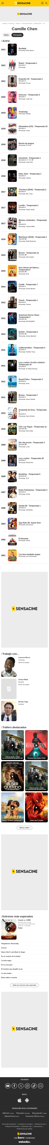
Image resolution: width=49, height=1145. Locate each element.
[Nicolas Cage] (9, 711)
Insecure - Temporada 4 (29, 95)
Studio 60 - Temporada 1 (30, 506)
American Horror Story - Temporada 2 (29, 316)
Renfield (22, 49)
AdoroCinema (10, 1116)
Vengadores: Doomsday (10, 943)
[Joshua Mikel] (9, 689)
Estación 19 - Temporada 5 (31, 79)
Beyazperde (37, 1113)
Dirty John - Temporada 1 (30, 174)
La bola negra (6, 960)
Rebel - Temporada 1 (28, 63)
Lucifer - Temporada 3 (28, 205)
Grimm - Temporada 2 (28, 332)
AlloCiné (5, 1113)
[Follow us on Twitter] (21, 1085)
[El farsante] (12, 539)
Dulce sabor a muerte (9, 977)
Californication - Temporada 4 (32, 348)
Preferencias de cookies (24, 1129)
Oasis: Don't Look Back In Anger (13, 952)
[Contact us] (41, 1085)
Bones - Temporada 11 (29, 253)
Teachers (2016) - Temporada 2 (32, 190)
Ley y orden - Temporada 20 (31, 458)
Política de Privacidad (12, 1126)
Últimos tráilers (24, 828)
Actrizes (18, 23)
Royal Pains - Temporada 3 (31, 379)
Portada (4, 23)
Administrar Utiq (26, 1126)
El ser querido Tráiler (13, 789)
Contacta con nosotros (25, 1124)
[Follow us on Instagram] (28, 1085)
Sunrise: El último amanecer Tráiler (13, 820)
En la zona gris (6, 965)
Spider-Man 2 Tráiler (36, 820)
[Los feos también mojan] (12, 555)
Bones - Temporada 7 (28, 395)
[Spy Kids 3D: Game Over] (12, 524)
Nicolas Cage (23, 702)
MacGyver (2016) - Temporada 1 (33, 237)
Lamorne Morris (24, 657)
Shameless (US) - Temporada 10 (33, 126)
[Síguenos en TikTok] (34, 1085)
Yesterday (23, 112)
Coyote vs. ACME (24, 920)
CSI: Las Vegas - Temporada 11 (33, 427)
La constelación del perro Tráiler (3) (37, 789)
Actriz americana (27, 23)
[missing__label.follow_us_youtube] (8, 1085)
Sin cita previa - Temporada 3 (32, 443)
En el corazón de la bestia (10, 956)
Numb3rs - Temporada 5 (29, 474)
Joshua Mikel (23, 679)
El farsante (23, 539)
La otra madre (6, 973)
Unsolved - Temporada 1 (30, 158)
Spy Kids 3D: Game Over (30, 523)
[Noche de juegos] (12, 144)
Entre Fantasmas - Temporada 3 (33, 490)
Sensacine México (32, 1116)
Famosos (11, 23)
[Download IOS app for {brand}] (20, 1100)
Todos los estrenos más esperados (24, 985)
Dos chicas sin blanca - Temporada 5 (29, 269)
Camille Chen (37, 23)
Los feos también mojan (29, 554)
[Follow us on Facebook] (15, 1085)
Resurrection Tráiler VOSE (36, 758)
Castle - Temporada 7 (28, 284)
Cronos (4, 948)
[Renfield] (12, 49)
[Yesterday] (12, 113)
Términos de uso (40, 1124)
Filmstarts (20, 1113)
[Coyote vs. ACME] (9, 929)
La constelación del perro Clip (12, 758)
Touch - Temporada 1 (28, 300)
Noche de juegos (26, 143)
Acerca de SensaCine (9, 1124)
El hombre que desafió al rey (11, 969)
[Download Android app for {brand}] (28, 1100)
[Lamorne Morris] (9, 667)
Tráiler (20, 928)
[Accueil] (22, 3)
